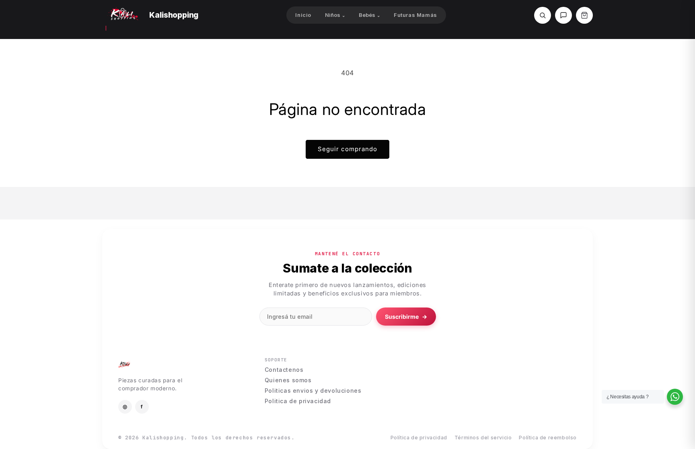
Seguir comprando (347, 149)
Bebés (369, 15)
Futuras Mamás (415, 15)
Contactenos (284, 370)
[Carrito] (584, 15)
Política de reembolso (548, 438)
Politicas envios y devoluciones (313, 391)
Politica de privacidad (298, 401)
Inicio (303, 15)
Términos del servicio (483, 438)
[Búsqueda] (542, 15)
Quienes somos (288, 380)
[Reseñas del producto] (563, 15)
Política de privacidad (419, 438)
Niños (335, 15)
